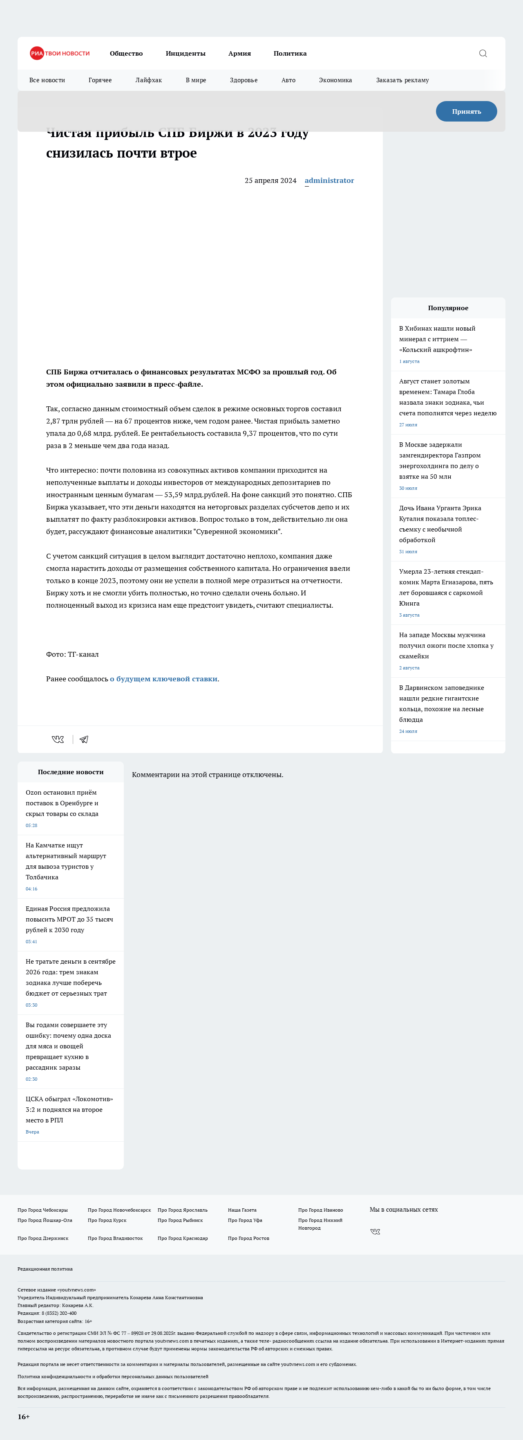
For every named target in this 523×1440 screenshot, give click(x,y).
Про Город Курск (107, 1220)
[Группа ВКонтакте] (375, 1232)
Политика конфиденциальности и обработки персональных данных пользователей (113, 1376)
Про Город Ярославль (183, 1210)
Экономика (336, 80)
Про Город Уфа (245, 1220)
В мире (196, 80)
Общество (126, 53)
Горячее (100, 80)
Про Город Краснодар (183, 1238)
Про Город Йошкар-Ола (45, 1220)
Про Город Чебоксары (43, 1210)
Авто (288, 80)
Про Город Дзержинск (43, 1238)
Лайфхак (149, 80)
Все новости (47, 80)
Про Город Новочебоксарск (119, 1210)
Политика (290, 53)
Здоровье (243, 80)
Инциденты (186, 53)
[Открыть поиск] (483, 53)
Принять (466, 111)
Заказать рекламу (402, 80)
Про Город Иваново (320, 1210)
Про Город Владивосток (115, 1238)
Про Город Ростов (248, 1238)
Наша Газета (242, 1210)
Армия (239, 53)
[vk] (58, 739)
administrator (329, 180)
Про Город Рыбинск (180, 1220)
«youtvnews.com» (76, 1290)
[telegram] (86, 739)
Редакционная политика (45, 1269)
